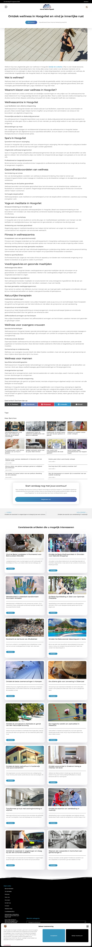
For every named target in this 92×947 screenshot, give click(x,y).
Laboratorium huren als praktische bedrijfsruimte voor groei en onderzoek (35, 434)
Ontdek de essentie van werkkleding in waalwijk (64, 809)
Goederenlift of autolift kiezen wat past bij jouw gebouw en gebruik (56, 434)
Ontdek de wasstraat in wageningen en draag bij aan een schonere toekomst (24, 851)
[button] (87, 926)
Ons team (7, 900)
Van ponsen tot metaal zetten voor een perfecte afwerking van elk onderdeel (23, 474)
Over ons (7, 897)
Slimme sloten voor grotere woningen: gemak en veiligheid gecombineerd (23, 467)
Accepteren (53, 935)
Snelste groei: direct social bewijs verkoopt (62, 459)
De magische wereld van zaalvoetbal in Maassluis (64, 724)
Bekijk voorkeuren (77, 935)
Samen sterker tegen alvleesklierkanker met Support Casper (77, 452)
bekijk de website (55, 67)
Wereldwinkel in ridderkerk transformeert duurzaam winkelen (22, 597)
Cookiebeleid (7, 945)
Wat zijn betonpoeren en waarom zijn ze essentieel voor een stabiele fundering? (67, 474)
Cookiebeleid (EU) (9, 911)
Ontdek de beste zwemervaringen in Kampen (24, 681)
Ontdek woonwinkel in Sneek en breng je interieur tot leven (65, 767)
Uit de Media (8, 891)
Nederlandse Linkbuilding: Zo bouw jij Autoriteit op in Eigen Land (12, 916)
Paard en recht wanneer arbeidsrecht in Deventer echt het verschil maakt (23, 459)
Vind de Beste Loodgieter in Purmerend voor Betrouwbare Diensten (23, 555)
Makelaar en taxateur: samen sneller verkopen (76, 433)
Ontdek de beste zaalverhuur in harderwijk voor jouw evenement (23, 767)
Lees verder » (8, 463)
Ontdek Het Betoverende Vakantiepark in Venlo (67, 639)
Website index (8, 908)
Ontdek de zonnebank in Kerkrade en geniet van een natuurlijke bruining (23, 724)
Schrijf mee (8, 903)
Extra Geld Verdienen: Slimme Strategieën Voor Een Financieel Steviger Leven (11, 921)
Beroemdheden (9, 888)
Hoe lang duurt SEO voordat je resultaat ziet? (63, 466)
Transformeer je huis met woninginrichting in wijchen (24, 809)
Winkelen (31, 22)
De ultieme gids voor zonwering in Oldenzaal (66, 681)
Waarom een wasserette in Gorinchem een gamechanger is (65, 851)
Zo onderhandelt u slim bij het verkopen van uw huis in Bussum (14, 452)
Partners (7, 894)
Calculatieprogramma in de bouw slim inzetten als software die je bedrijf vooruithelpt (13, 434)
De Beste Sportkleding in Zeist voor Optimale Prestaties (66, 597)
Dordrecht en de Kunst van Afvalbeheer (21, 639)
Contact (7, 905)
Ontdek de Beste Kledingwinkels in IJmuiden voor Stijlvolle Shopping (66, 555)
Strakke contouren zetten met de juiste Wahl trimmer (35, 451)
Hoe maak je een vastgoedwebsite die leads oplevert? (55, 452)
